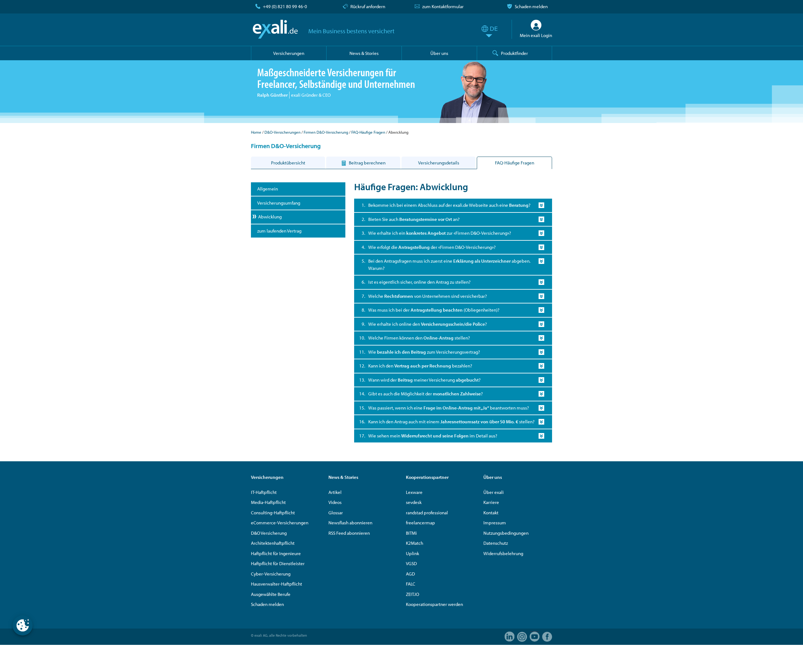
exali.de (275, 29)
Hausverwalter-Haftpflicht (276, 584)
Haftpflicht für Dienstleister (278, 563)
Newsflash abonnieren (350, 523)
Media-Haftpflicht (268, 502)
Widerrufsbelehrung (503, 553)
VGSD (411, 563)
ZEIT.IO (412, 594)
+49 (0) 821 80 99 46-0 (285, 6)
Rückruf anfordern (367, 6)
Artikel (335, 492)
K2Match (414, 543)
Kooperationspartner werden (434, 604)
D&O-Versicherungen (282, 132)
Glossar (335, 513)
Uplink (412, 553)
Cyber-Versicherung (270, 574)
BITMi (411, 533)
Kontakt (490, 513)
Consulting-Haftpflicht (273, 513)
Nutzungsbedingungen (506, 533)
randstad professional (427, 513)
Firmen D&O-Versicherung (326, 132)
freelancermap (420, 523)
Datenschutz (495, 543)
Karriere (491, 502)
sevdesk (414, 502)
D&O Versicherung (269, 533)
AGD (410, 574)
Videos (335, 502)
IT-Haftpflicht (264, 492)
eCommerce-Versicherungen (279, 523)
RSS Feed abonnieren (349, 533)
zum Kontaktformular (443, 6)
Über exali (493, 492)
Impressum (494, 523)
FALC (410, 584)
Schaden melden (531, 6)
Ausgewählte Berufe (270, 594)
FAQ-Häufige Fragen (368, 132)
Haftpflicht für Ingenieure (276, 553)
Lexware (414, 492)
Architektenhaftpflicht (273, 543)
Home (256, 132)
